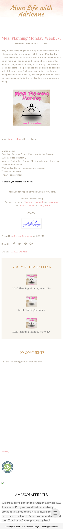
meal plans (19, 251)
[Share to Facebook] (13, 243)
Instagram (54, 202)
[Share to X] (19, 243)
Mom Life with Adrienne (32, 11)
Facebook (38, 202)
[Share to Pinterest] (25, 243)
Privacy (5, 451)
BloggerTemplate (51, 527)
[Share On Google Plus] (31, 243)
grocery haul (15, 139)
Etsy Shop (45, 205)
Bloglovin (28, 202)
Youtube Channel (26, 205)
